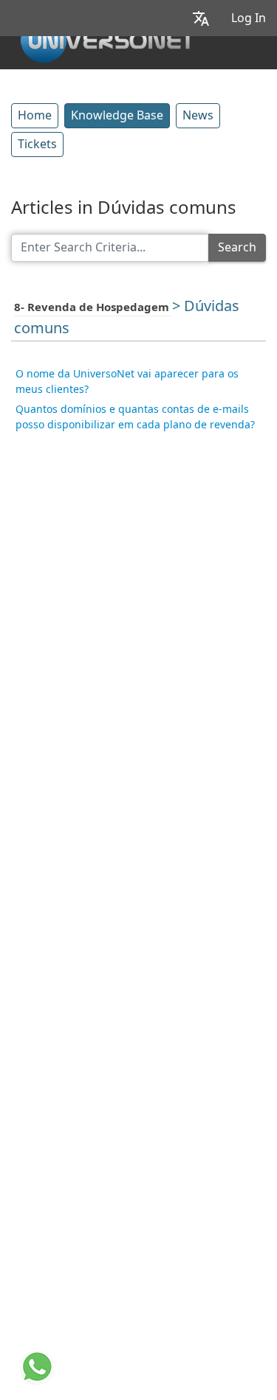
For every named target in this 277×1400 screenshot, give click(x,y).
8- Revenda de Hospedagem (93, 307)
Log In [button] (248, 18)
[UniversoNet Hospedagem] (107, 38)
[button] (201, 18)
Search (237, 247)
